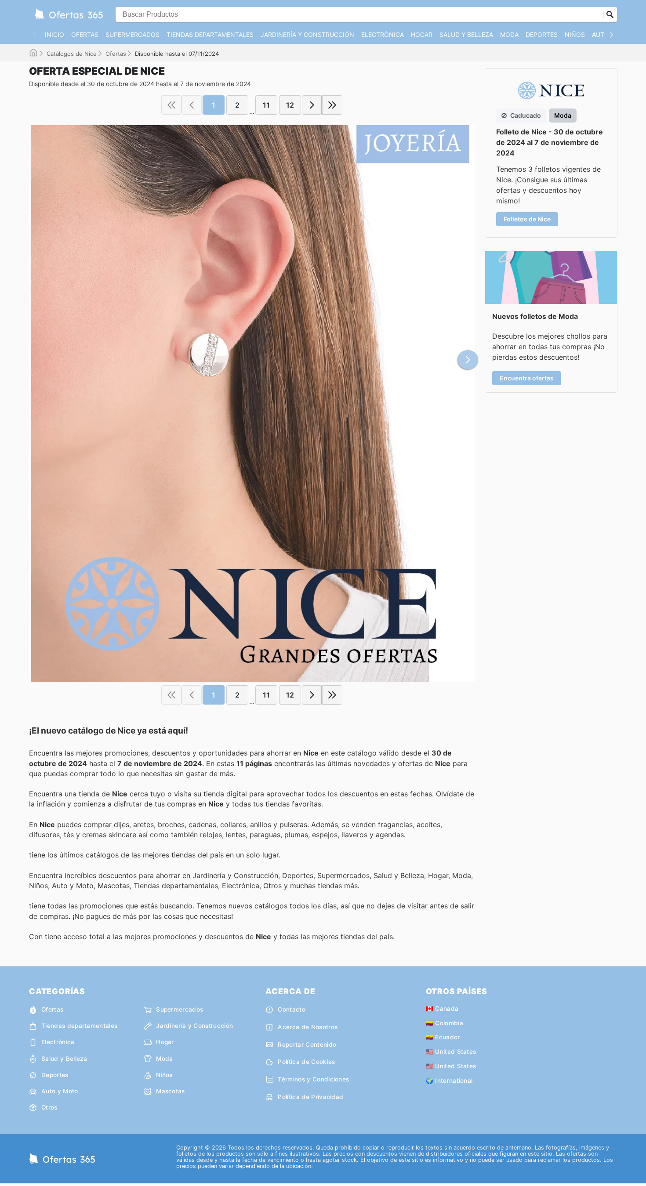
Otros (49, 1107)
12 (290, 105)
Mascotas (170, 1091)
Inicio (54, 34)
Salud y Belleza (466, 34)
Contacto (291, 1009)
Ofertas (84, 34)
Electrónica (382, 34)
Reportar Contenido (307, 1044)
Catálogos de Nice (72, 53)
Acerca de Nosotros (308, 1027)
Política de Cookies (306, 1061)
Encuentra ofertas (527, 378)
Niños (575, 34)
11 (266, 105)
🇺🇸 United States (451, 1051)
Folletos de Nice (527, 219)
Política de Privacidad (310, 1096)
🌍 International (449, 1080)
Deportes (542, 34)
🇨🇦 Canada (442, 1008)
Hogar (421, 34)
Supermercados (132, 34)
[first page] (171, 105)
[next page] (312, 105)
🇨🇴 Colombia (444, 1023)
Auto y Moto (59, 1091)
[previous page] (191, 105)
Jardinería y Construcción (307, 34)
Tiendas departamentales (210, 34)
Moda (509, 34)
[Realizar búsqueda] (610, 14)
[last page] (332, 105)
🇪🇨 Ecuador (443, 1037)
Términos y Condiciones (313, 1079)
